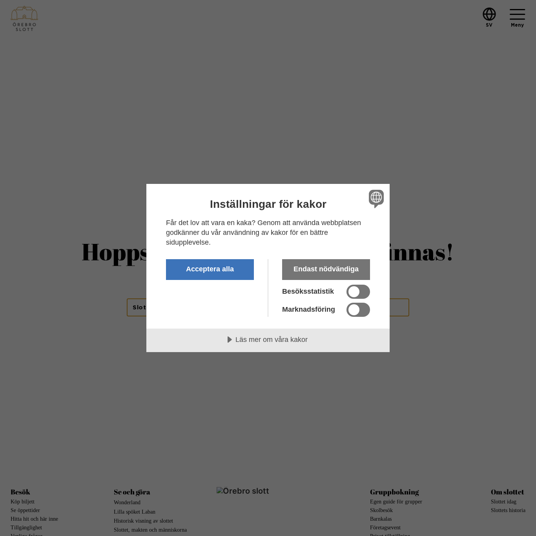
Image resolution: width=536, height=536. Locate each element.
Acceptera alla (210, 269)
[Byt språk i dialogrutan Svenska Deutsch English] (375, 198)
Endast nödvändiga (326, 269)
